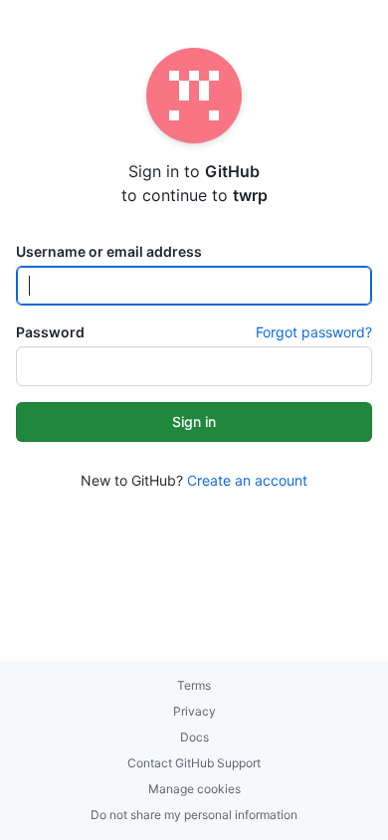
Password (50, 331)
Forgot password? (314, 331)
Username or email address (109, 251)
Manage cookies (194, 788)
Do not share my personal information (194, 814)
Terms (194, 685)
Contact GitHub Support (194, 762)
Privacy (194, 711)
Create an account (247, 480)
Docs (194, 737)
